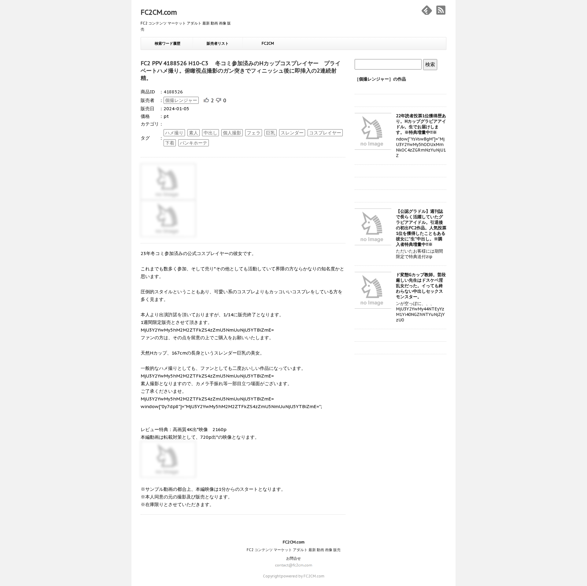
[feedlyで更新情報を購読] (426, 10)
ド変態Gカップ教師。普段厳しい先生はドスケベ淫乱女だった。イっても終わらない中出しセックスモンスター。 (421, 285)
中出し (210, 133)
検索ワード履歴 (167, 43)
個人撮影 (232, 133)
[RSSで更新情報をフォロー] (440, 10)
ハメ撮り (174, 133)
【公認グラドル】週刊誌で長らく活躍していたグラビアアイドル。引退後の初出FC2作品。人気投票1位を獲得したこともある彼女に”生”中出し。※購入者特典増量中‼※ (421, 227)
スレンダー (292, 133)
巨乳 (270, 133)
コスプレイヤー (325, 133)
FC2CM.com (159, 12)
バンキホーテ (193, 143)
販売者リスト (218, 43)
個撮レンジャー (181, 100)
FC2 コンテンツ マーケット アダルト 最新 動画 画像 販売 (294, 549)
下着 (169, 143)
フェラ (253, 133)
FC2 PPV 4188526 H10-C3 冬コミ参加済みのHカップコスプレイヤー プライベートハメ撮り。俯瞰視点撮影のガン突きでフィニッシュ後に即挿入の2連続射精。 (241, 70)
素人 (193, 133)
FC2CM (268, 43)
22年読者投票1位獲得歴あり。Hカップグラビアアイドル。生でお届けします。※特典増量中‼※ (421, 124)
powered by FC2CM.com (302, 576)
